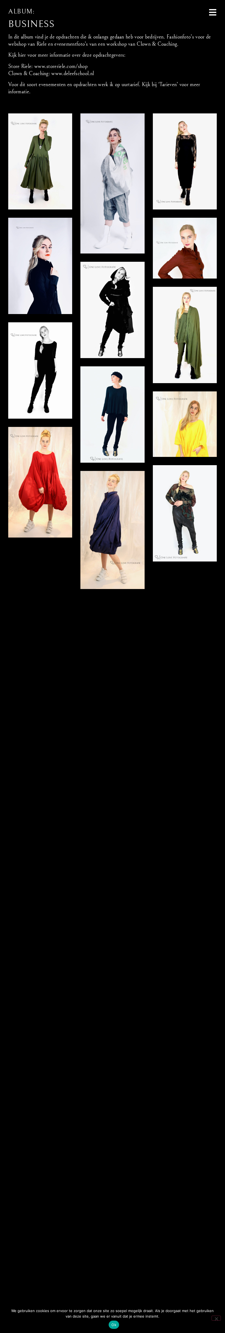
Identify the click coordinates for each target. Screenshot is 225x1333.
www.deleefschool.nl (72, 73)
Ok (113, 1325)
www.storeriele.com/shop (61, 66)
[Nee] (216, 1318)
